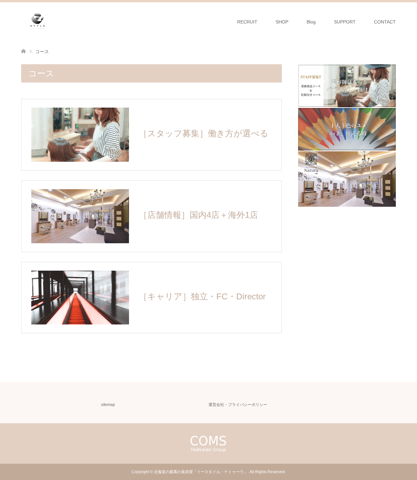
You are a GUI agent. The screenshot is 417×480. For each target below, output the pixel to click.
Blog (311, 21)
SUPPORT (345, 21)
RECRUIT (247, 21)
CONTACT (385, 21)
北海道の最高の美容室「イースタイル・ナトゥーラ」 (201, 472)
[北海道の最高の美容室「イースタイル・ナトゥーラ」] (37, 21)
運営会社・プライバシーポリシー (237, 404)
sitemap (108, 404)
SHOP (282, 21)
